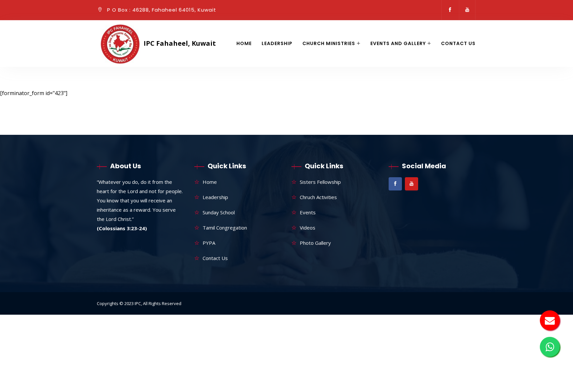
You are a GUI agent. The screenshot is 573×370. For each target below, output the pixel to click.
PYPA (209, 242)
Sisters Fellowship (320, 182)
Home (244, 43)
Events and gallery (398, 43)
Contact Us (458, 43)
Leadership (277, 43)
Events (308, 212)
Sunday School (219, 212)
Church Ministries (328, 43)
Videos (307, 227)
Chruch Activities (318, 197)
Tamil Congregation (225, 227)
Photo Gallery (315, 242)
